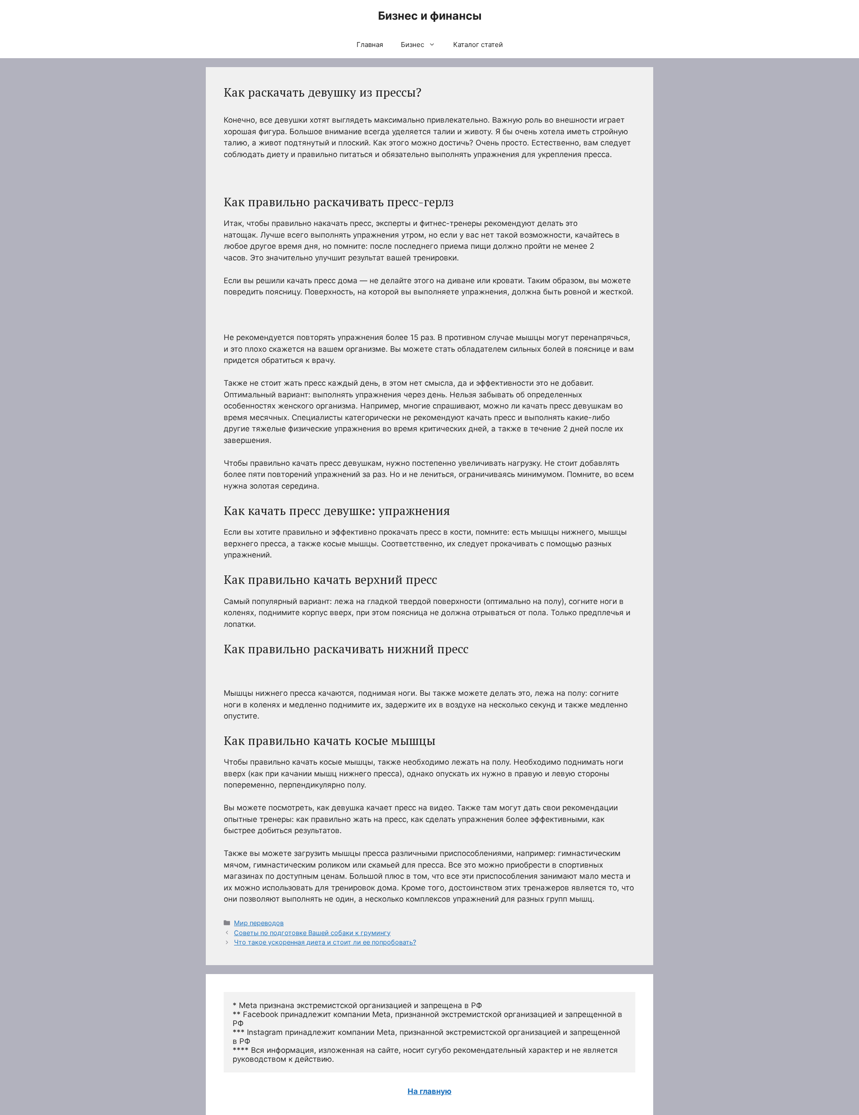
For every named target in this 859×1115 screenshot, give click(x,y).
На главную (429, 1091)
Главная (370, 44)
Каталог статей (478, 44)
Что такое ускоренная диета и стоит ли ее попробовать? (325, 942)
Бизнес (412, 44)
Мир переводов (259, 923)
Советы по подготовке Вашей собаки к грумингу (312, 932)
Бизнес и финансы (429, 15)
